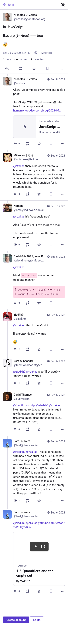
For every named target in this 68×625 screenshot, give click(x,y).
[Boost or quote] (20, 68)
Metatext (46, 52)
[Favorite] (34, 68)
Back (11, 5)
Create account (16, 620)
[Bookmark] (47, 68)
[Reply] (7, 68)
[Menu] (61, 620)
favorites (37, 59)
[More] (61, 69)
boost (7, 59)
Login (36, 620)
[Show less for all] (63, 4)
